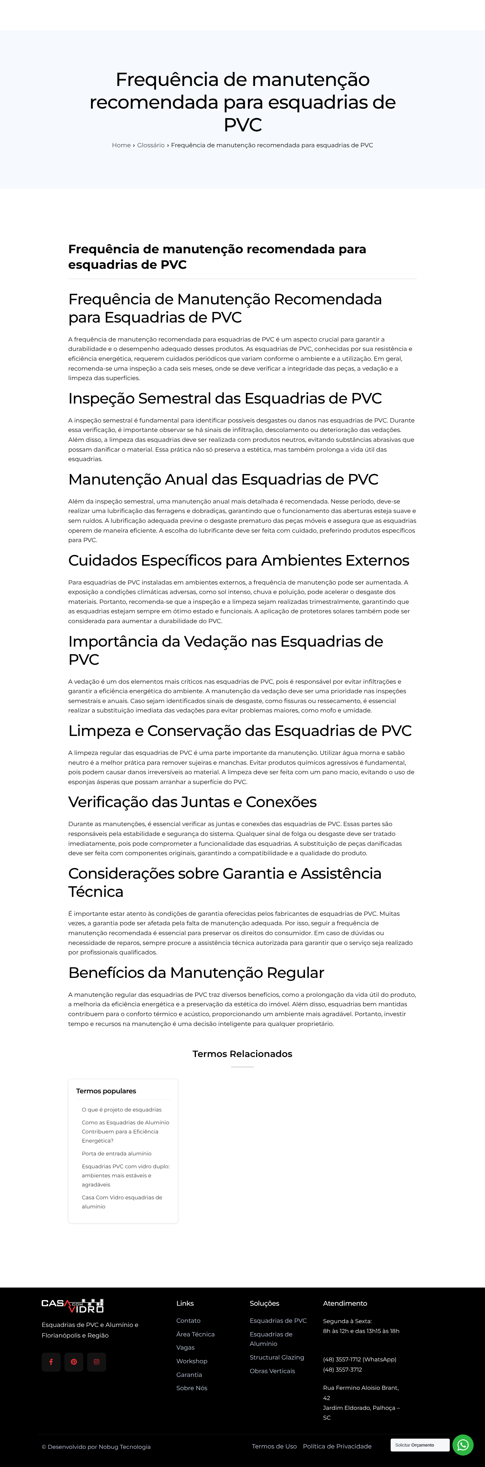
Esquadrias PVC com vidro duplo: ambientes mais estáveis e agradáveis (125, 1175)
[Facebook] (51, 1362)
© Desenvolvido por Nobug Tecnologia (96, 1446)
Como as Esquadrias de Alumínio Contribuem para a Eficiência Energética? (125, 1131)
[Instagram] (96, 1362)
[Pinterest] (73, 1362)
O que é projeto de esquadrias (121, 1109)
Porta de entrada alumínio (117, 1153)
